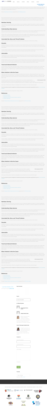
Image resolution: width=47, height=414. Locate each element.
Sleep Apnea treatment (6, 186)
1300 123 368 (11, 288)
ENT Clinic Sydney (28, 281)
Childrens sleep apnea (6, 98)
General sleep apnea (6, 275)
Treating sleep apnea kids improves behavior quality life (12, 97)
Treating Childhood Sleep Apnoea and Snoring (11, 281)
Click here (3, 90)
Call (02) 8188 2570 (40, 5)
